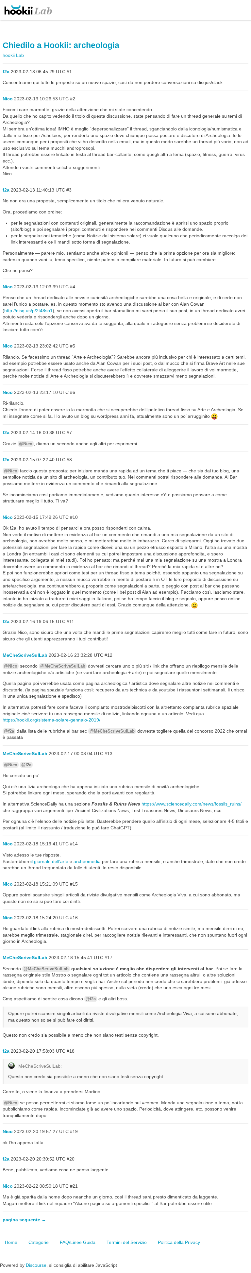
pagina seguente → (24, 1219)
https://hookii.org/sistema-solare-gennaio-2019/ (51, 719)
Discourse (36, 1265)
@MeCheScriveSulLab (62, 666)
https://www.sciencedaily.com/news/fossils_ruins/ (192, 803)
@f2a (9, 731)
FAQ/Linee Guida (77, 1242)
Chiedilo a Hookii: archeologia (61, 45)
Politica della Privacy (179, 1242)
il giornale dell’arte (49, 861)
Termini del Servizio (127, 1242)
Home (11, 1242)
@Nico (25, 443)
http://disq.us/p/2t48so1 (28, 310)
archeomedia (87, 861)
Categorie (38, 1242)
